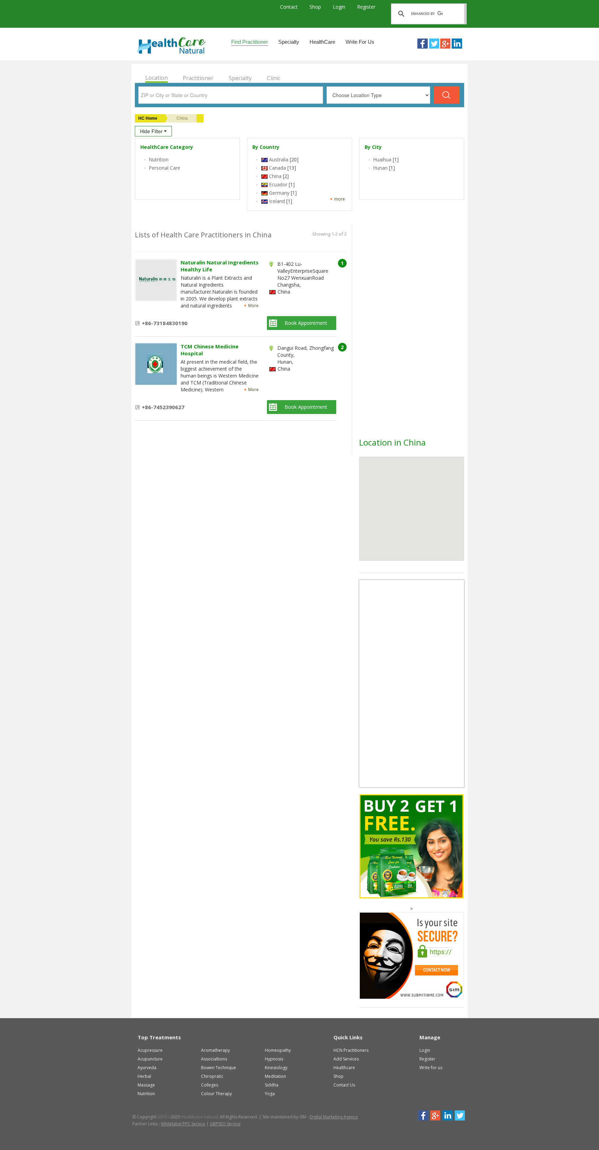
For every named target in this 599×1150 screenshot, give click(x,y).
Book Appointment (306, 323)
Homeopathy (278, 1050)
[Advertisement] (411, 332)
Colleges (209, 1085)
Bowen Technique (218, 1068)
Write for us (430, 1068)
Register (366, 6)
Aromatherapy (215, 1050)
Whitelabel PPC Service (183, 1124)
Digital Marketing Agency (334, 1117)
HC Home (147, 118)
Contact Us (344, 1085)
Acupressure (150, 1050)
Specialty (288, 42)
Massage (146, 1085)
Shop (316, 6)
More (253, 305)
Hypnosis (274, 1059)
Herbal (144, 1076)
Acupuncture (150, 1059)
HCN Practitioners (350, 1050)
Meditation (275, 1076)
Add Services (346, 1059)
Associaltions (214, 1059)
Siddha (271, 1085)
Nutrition (146, 1094)
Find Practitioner (249, 42)
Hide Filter (152, 131)
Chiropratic (212, 1076)
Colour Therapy (216, 1094)
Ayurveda (147, 1068)
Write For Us (360, 42)
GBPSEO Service (225, 1124)
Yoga (270, 1094)
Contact (289, 6)
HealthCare (322, 42)
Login (340, 6)
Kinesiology (276, 1068)
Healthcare (344, 1068)
